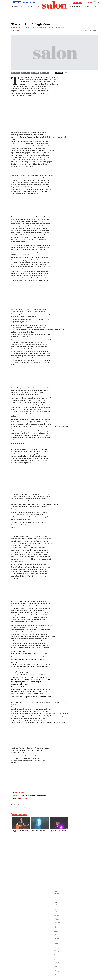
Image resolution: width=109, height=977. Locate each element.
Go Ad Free (55, 909)
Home (56, 887)
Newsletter (77, 2)
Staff (55, 891)
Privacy (56, 896)
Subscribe (17, 2)
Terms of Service (56, 900)
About (56, 889)
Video (95, 6)
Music (27, 808)
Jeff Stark (16, 30)
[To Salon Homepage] (54, 5)
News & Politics (17, 6)
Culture (30, 6)
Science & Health (74, 6)
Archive (56, 905)
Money (87, 6)
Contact (56, 893)
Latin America (20, 808)
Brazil (13, 808)
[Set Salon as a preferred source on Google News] (59, 73)
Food (38, 6)
